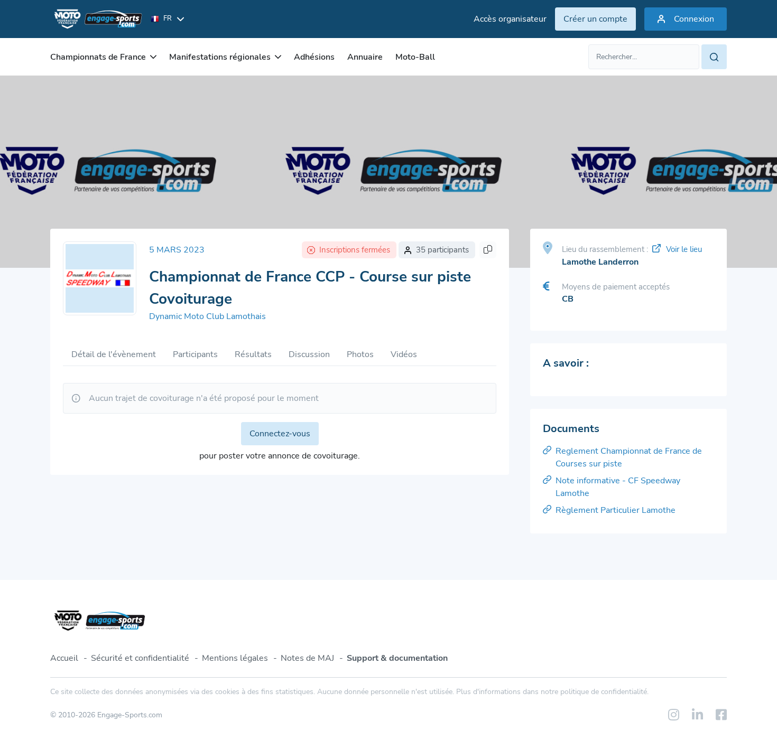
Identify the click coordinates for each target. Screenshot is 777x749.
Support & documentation (397, 658)
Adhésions (314, 57)
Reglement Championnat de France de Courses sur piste (629, 457)
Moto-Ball (415, 57)
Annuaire (365, 57)
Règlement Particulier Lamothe (616, 510)
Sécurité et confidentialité (140, 658)
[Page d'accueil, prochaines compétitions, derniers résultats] (96, 19)
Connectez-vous (279, 433)
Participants (195, 354)
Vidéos (404, 354)
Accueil (64, 658)
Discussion (309, 354)
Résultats (253, 354)
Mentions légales (235, 658)
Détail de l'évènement (113, 354)
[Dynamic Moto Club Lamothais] (99, 278)
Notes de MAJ (307, 658)
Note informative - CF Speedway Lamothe (618, 487)
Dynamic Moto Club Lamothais (207, 316)
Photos (360, 354)
